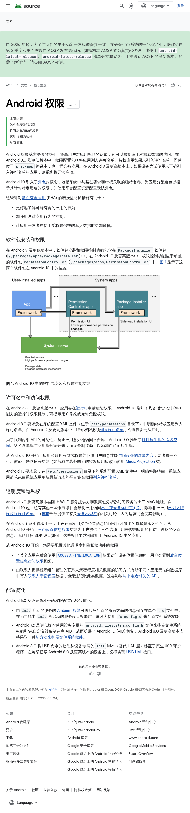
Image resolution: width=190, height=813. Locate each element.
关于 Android (16, 790)
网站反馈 (103, 790)
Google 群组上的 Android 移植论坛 (94, 769)
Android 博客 (77, 738)
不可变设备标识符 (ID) (121, 507)
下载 (9, 738)
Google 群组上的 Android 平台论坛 (94, 753)
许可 (65, 790)
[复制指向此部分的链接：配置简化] (30, 590)
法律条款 (50, 790)
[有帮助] (173, 85)
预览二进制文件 (18, 745)
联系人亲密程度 (41, 576)
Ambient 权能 (69, 610)
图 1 (163, 262)
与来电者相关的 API (140, 576)
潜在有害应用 (34, 197)
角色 (42, 182)
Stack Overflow (141, 753)
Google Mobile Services (147, 745)
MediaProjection (140, 461)
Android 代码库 (18, 722)
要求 (9, 730)
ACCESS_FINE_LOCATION (79, 555)
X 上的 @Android (80, 722)
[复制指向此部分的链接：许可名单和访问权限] (55, 398)
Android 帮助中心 (142, 722)
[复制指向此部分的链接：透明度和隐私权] (45, 492)
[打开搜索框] (122, 6)
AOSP (10, 85)
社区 (35, 790)
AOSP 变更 (53, 62)
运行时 (82, 408)
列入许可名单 (112, 429)
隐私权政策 (83, 790)
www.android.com (143, 738)
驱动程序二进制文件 (21, 761)
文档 (10, 21)
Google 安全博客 (80, 745)
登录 (180, 6)
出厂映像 (13, 753)
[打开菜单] (8, 6)
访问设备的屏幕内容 (136, 455)
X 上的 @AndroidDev (83, 730)
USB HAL (134, 652)
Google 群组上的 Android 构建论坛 (94, 761)
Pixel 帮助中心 (139, 730)
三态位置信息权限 (54, 529)
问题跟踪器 (137, 761)
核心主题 (40, 85)
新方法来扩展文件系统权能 (59, 637)
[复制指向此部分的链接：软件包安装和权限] (50, 240)
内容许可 (54, 689)
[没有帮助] (180, 85)
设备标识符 (87, 513)
